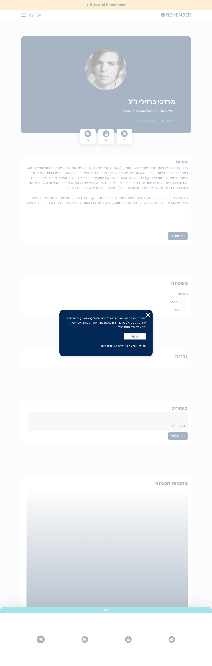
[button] (148, 315)
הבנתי (135, 336)
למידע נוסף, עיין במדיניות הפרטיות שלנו (123, 346)
